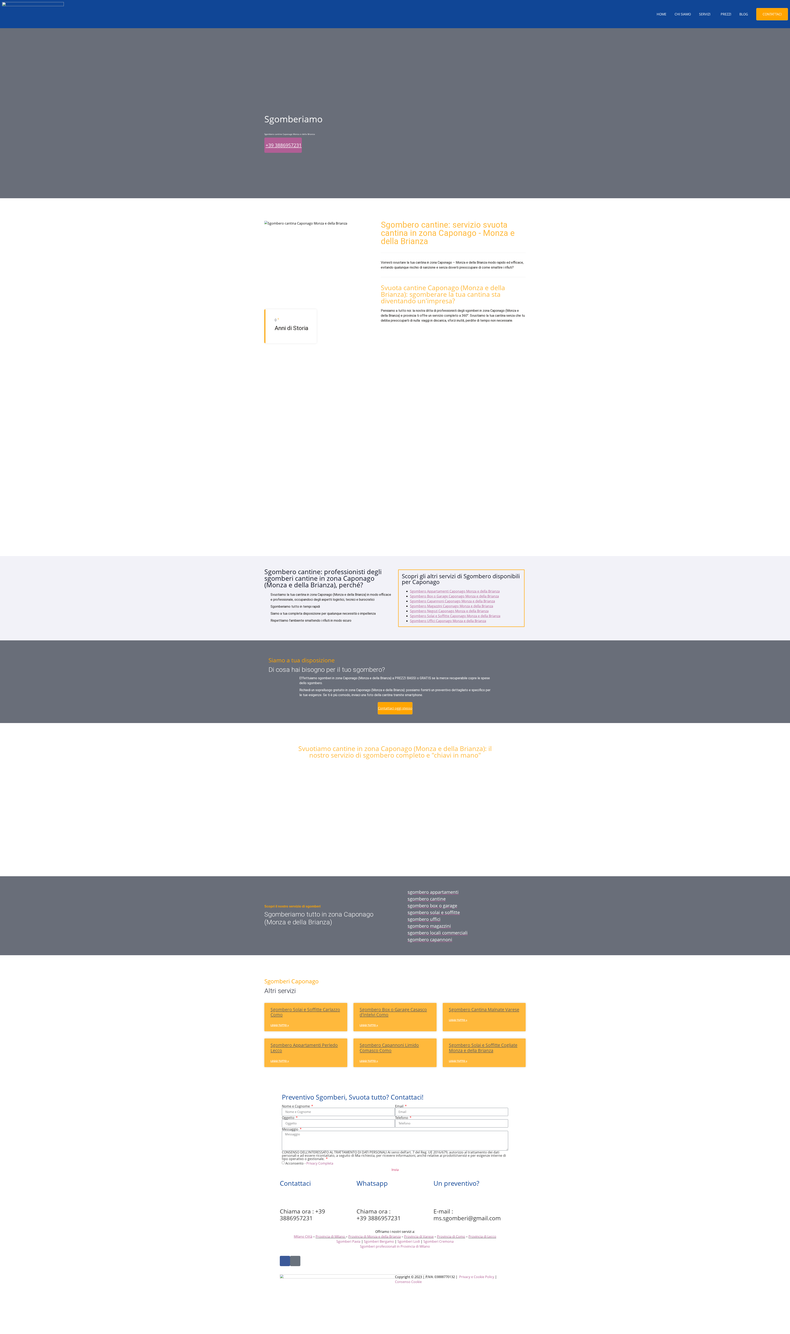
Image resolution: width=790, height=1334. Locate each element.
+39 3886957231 (284, 145)
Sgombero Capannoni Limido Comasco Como (389, 1047)
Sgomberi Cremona (438, 1241)
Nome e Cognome (296, 1106)
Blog (743, 14)
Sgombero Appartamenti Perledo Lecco (304, 1047)
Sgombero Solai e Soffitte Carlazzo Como (305, 1012)
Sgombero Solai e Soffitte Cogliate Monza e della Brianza (483, 1047)
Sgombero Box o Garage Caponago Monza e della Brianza (454, 596)
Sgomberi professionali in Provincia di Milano (395, 1246)
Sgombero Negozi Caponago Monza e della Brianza (449, 611)
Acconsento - (309, 1163)
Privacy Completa (319, 1163)
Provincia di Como (451, 1236)
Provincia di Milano (330, 1236)
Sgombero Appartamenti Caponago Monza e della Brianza (455, 591)
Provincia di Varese (419, 1236)
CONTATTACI (772, 14)
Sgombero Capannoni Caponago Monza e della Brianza (452, 601)
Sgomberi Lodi (408, 1241)
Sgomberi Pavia (348, 1241)
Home (661, 14)
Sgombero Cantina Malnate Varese (484, 1009)
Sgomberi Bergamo (379, 1241)
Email (399, 1106)
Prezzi (726, 14)
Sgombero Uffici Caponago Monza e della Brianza (448, 621)
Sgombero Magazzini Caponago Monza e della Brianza (451, 606)
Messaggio (290, 1129)
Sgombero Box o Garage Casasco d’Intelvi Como (393, 1012)
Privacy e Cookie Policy (476, 1277)
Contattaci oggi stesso (395, 708)
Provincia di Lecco (482, 1236)
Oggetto (288, 1117)
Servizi (704, 14)
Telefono (402, 1117)
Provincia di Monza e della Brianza (374, 1236)
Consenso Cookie (408, 1282)
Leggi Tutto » (280, 1025)
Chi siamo (683, 14)
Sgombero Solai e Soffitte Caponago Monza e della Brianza (455, 616)
